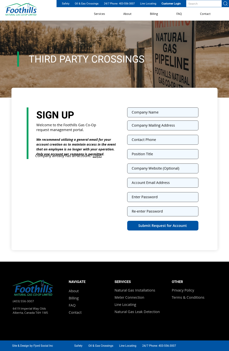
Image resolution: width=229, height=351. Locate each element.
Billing (74, 298)
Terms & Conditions (188, 297)
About (74, 291)
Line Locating (148, 3)
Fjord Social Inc (43, 345)
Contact (75, 312)
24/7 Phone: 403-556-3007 (119, 3)
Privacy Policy (183, 290)
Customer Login (171, 3)
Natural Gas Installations (134, 290)
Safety (65, 3)
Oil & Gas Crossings (87, 3)
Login (97, 155)
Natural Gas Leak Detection (137, 311)
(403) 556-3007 (23, 301)
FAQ (72, 305)
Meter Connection (129, 297)
